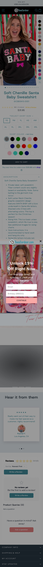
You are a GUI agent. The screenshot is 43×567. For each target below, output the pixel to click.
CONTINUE (21, 300)
